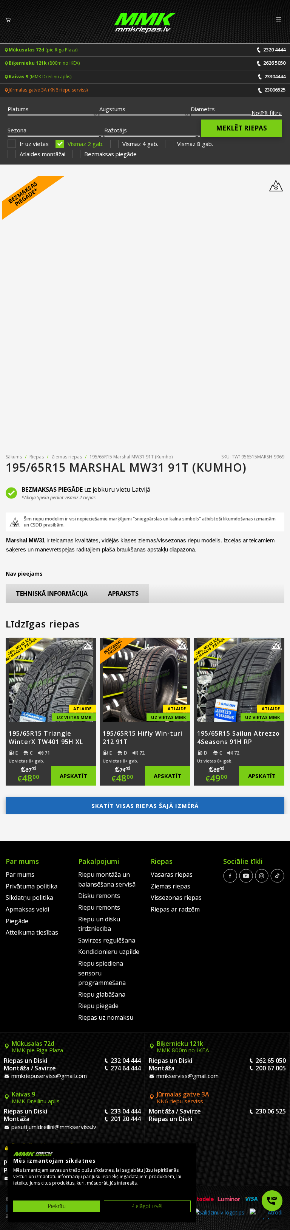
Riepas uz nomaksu (105, 1017)
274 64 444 (126, 1068)
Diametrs (203, 109)
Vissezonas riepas (176, 897)
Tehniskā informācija (52, 593)
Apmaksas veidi (27, 909)
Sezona (17, 130)
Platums (18, 109)
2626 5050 (273, 62)
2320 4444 (273, 49)
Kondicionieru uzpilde (108, 951)
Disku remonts (99, 895)
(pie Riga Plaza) (43, 50)
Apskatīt (73, 776)
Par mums (20, 874)
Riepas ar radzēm (175, 909)
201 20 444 (126, 1119)
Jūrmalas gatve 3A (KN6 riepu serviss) (48, 90)
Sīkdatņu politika (29, 897)
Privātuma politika (31, 886)
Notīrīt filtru (266, 112)
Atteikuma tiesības (32, 932)
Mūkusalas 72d (37, 1047)
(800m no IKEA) (44, 63)
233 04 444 (126, 1111)
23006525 (274, 89)
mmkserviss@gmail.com (187, 1075)
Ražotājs (115, 130)
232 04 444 (126, 1060)
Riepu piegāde (98, 1006)
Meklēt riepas (241, 128)
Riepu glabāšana (101, 994)
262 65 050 (271, 1060)
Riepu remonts (99, 907)
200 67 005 (271, 1068)
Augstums (112, 109)
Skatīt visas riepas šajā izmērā (145, 805)
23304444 (274, 76)
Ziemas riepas (66, 456)
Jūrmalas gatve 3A (183, 1097)
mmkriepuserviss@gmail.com (48, 1075)
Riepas (36, 456)
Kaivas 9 (36, 1097)
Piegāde (17, 921)
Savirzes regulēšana (106, 940)
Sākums (14, 456)
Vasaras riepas (172, 874)
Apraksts (123, 593)
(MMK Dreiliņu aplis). (40, 76)
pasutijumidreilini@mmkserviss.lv (53, 1127)
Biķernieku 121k (183, 1047)
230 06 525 (271, 1111)
